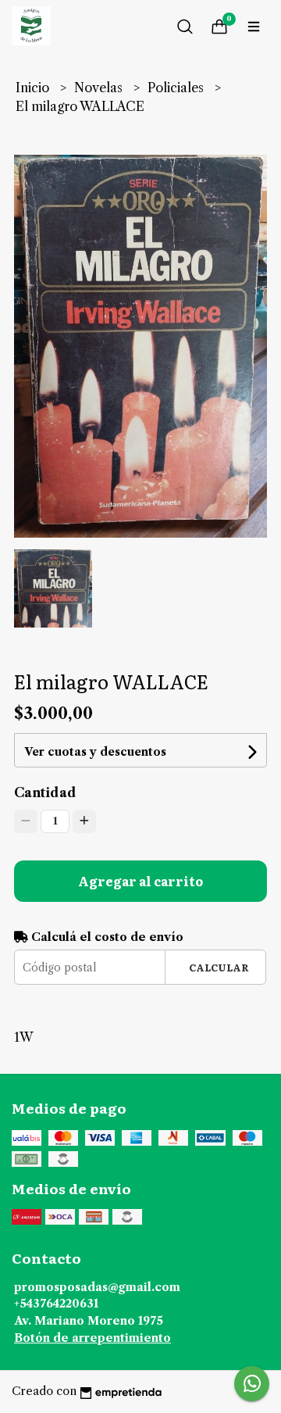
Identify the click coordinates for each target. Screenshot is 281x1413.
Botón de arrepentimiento (92, 1338)
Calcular (219, 967)
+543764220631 (56, 1304)
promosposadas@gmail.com (97, 1287)
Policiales (177, 87)
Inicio (34, 87)
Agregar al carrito (140, 880)
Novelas (100, 87)
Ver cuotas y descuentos (95, 752)
